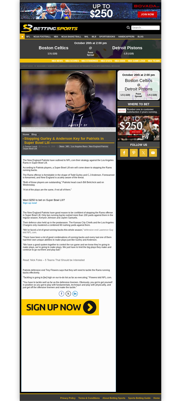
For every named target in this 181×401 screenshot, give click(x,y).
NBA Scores (72, 60)
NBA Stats (106, 60)
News (62, 146)
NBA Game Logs (136, 60)
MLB (94, 36)
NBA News (57, 60)
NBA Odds (120, 60)
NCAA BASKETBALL (71, 36)
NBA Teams (154, 60)
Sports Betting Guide (139, 398)
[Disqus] (68, 353)
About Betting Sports (114, 398)
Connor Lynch (31, 146)
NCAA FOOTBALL (42, 36)
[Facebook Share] (61, 293)
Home (26, 134)
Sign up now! (30, 203)
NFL (28, 36)
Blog (140, 36)
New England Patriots (98, 146)
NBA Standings (89, 60)
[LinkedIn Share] (75, 293)
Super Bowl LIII (30, 149)
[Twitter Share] (68, 293)
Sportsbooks (107, 36)
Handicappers (126, 36)
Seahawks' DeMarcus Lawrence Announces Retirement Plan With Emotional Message (78, 66)
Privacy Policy (68, 398)
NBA (56, 36)
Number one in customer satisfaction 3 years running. (142, 110)
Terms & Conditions (89, 398)
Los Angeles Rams (79, 146)
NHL (86, 36)
